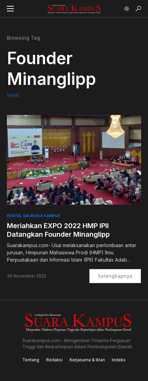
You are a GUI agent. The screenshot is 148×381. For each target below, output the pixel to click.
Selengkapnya (115, 276)
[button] (10, 8)
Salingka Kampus (41, 215)
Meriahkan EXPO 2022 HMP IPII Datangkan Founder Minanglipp (58, 230)
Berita (14, 215)
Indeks (119, 359)
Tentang (30, 359)
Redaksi (54, 359)
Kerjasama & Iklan (87, 359)
